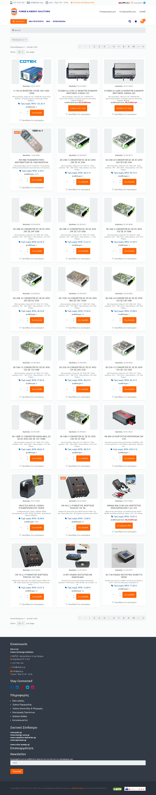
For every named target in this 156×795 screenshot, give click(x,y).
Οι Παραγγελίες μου (127, 12)
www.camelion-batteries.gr (23, 737)
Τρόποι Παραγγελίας (22, 705)
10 (133, 47)
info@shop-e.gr (36, 3)
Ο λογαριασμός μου (107, 12)
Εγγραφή (16, 771)
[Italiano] (128, 3)
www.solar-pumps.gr (20, 744)
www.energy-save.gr (19, 735)
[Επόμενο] (138, 46)
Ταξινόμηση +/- (18, 40)
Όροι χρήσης (18, 701)
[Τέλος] (143, 46)
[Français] (122, 3)
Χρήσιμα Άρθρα (19, 716)
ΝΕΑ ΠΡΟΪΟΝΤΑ (36, 21)
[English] (120, 3)
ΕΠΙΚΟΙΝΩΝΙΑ (59, 21)
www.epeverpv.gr (18, 740)
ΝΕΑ (48, 21)
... (109, 47)
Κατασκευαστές (20, 720)
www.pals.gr (16, 732)
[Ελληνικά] (126, 3)
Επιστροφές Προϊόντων (23, 712)
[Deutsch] (124, 3)
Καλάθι (143, 12)
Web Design (77, 788)
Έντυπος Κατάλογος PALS (84, 3)
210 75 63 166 (19, 3)
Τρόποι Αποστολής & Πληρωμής (27, 708)
